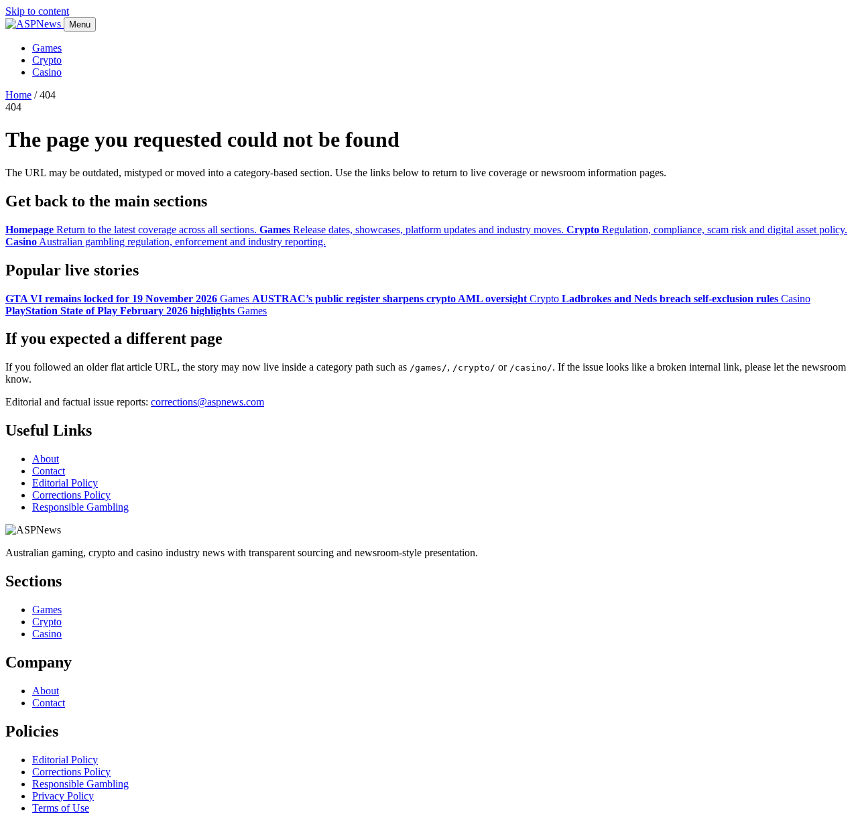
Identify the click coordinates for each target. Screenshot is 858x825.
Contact (48, 471)
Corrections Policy (71, 495)
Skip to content (37, 11)
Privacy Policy (63, 796)
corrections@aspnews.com (207, 401)
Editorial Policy (65, 483)
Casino (47, 72)
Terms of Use (60, 808)
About (45, 458)
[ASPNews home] (34, 23)
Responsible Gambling (80, 507)
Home (18, 95)
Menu (79, 24)
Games (47, 48)
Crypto (47, 60)
